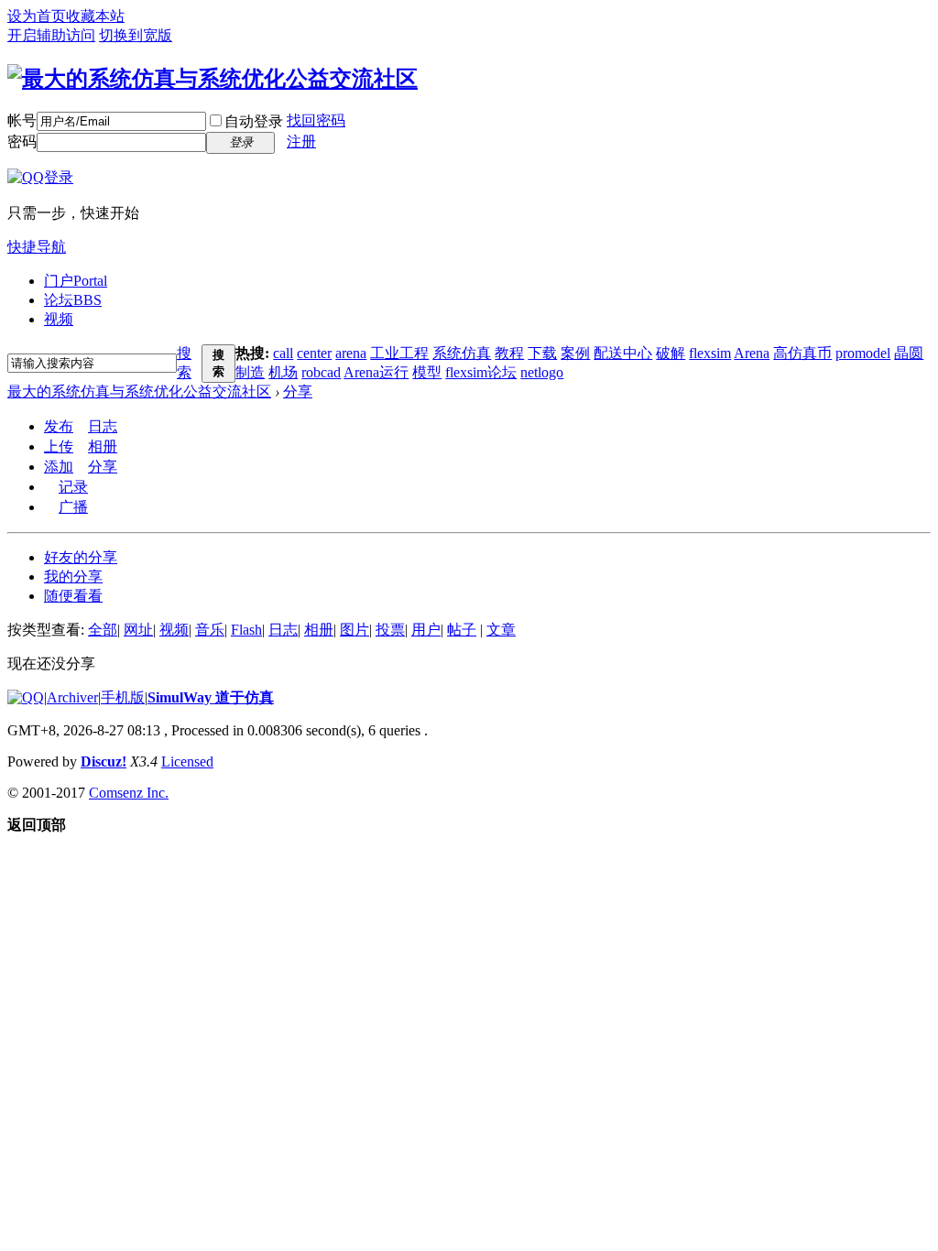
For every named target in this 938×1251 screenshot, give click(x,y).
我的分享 (73, 576)
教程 (509, 353)
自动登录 (253, 121)
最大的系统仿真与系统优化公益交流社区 (139, 391)
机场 (283, 372)
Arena (751, 353)
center (314, 353)
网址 (138, 629)
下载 (542, 353)
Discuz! (103, 761)
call (283, 353)
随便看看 (73, 596)
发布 (58, 426)
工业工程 (399, 353)
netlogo (541, 372)
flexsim (710, 353)
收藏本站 (95, 16)
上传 (58, 446)
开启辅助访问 (51, 35)
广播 (73, 507)
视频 (58, 319)
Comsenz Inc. (129, 792)
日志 (102, 426)
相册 (102, 446)
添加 (58, 466)
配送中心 (623, 353)
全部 (102, 629)
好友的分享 (80, 557)
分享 (297, 391)
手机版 (123, 697)
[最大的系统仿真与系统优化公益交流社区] (212, 79)
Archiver (72, 697)
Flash (246, 629)
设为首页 (36, 16)
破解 (670, 353)
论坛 (73, 300)
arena (350, 353)
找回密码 (316, 120)
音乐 (209, 629)
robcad (321, 372)
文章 (501, 629)
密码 (22, 141)
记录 (73, 487)
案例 (575, 353)
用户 (426, 629)
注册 (301, 141)
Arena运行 (376, 372)
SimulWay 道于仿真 (210, 697)
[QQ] (25, 697)
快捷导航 (36, 247)
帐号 (22, 120)
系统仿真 (461, 353)
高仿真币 (802, 353)
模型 (427, 372)
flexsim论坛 (481, 372)
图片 (354, 629)
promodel (862, 353)
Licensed (187, 761)
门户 (75, 280)
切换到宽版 (135, 35)
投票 (390, 629)
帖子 (461, 629)
